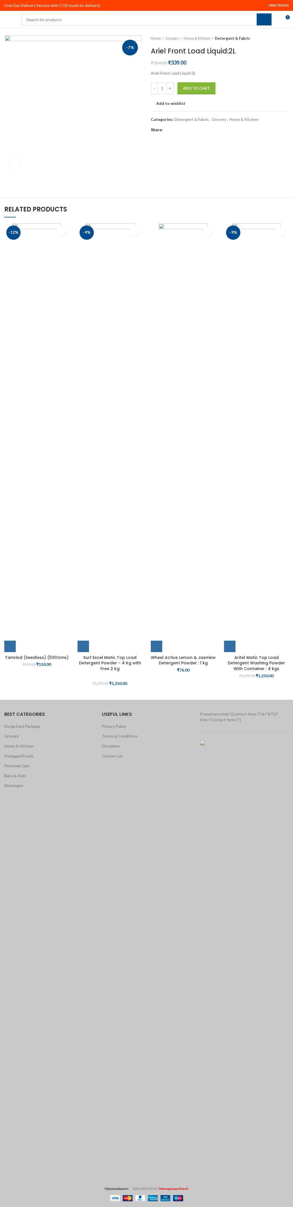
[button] (10, 646)
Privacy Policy (114, 726)
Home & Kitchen (197, 38)
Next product (286, 38)
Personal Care (16, 765)
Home (156, 38)
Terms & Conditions (120, 736)
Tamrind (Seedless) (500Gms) (37, 657)
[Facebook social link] (168, 129)
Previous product (274, 38)
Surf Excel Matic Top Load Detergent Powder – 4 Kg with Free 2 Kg (110, 663)
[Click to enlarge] (14, 163)
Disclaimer (111, 746)
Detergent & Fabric (232, 38)
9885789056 (278, 5)
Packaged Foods (18, 756)
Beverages (13, 785)
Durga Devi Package (22, 726)
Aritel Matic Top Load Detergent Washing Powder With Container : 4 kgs (256, 663)
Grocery (172, 38)
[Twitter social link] (175, 129)
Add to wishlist (170, 103)
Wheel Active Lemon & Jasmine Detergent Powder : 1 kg (183, 660)
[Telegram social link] (194, 129)
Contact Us (112, 756)
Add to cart (196, 88)
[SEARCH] (264, 19)
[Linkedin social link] (188, 129)
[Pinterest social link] (181, 129)
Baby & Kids (15, 775)
